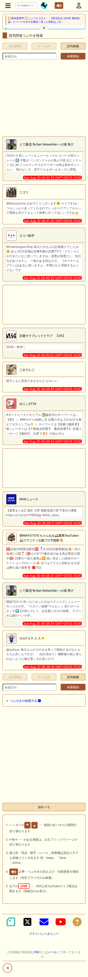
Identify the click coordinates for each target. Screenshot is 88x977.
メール (52, 952)
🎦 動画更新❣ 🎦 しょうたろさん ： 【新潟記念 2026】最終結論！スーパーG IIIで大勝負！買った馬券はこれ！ (44, 20)
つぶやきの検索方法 (24, 700)
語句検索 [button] (73, 46)
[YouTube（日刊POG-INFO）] (61, 922)
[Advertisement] (44, 98)
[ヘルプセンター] (77, 921)
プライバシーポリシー (44, 934)
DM (36, 952)
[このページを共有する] (7, 968)
